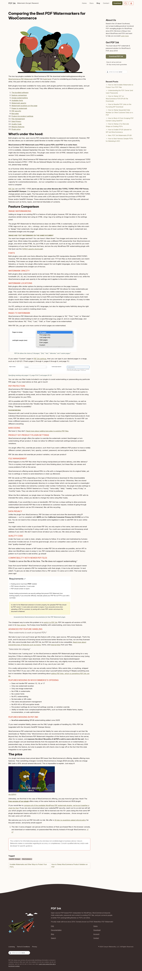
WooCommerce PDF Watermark (20, 79)
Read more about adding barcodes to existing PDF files (47, 431)
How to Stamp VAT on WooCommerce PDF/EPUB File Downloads (117, 98)
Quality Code (16, 124)
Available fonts (17, 100)
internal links (55, 645)
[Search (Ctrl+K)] (125, 3)
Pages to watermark (19, 108)
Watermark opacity (18, 103)
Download (117, 3)
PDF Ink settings (40, 359)
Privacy (34, 947)
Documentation (56, 930)
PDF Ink (12, 3)
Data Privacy (16, 121)
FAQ (52, 926)
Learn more (125, 36)
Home (84, 3)
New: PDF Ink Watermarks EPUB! (120, 135)
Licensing (11, 947)
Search (53, 938)
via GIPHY (12, 794)
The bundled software (19, 93)
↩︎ (87, 830)
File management (18, 119)
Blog (98, 3)
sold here (47, 79)
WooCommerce (27, 859)
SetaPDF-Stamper (14, 859)
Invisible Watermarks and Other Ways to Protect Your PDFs (28, 865)
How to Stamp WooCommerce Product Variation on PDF (69, 865)
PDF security (16, 111)
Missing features (17, 127)
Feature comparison (19, 95)
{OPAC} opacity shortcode (32, 249)
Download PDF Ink (116, 56)
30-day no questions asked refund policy (70, 820)
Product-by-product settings (22, 116)
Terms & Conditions (23, 947)
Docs (92, 3)
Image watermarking (19, 98)
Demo (95, 926)
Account (96, 934)
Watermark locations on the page (24, 106)
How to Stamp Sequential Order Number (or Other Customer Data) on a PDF (119, 112)
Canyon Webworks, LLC (111, 947)
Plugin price (15, 129)
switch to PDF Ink (50, 622)
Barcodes (15, 114)
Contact (106, 3)
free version (21, 625)
